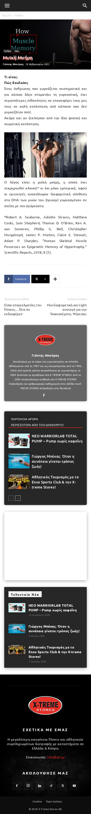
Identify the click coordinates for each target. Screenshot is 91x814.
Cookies (37, 801)
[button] (7, 5)
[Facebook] (45, 395)
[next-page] (18, 498)
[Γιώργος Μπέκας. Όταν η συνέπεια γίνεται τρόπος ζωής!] (19, 461)
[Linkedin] (40, 786)
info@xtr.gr (56, 757)
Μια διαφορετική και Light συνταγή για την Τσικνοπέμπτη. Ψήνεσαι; (67, 309)
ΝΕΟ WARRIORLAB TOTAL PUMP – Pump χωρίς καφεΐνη (57, 438)
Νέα (17, 50)
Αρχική (6, 15)
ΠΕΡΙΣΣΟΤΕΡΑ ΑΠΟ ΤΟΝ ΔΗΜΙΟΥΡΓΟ (37, 425)
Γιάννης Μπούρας (13, 64)
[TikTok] (51, 786)
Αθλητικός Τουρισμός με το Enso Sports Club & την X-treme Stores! (55, 482)
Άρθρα (19, 15)
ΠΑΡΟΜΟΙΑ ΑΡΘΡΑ (24, 419)
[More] (55, 279)
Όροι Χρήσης (54, 801)
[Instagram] (28, 785)
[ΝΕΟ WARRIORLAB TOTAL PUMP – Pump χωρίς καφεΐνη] (19, 441)
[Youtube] (74, 786)
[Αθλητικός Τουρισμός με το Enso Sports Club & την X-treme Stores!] (19, 482)
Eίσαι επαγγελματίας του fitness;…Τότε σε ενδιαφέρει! (22, 309)
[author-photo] (45, 349)
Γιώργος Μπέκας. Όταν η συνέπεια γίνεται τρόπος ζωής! (53, 461)
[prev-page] (11, 498)
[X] (62, 786)
